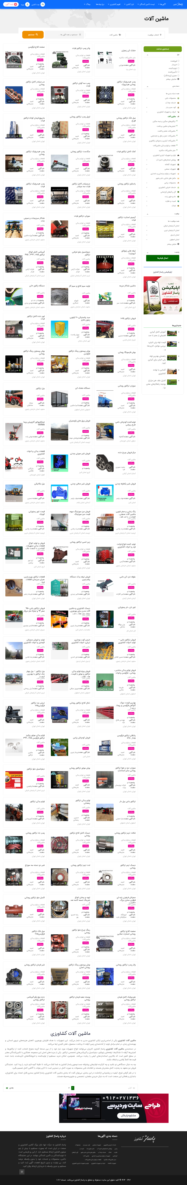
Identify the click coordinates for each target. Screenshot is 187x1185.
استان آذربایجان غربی (171, 230)
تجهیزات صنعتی (170, 169)
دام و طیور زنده (170, 196)
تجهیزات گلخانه (170, 164)
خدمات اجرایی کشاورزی (167, 187)
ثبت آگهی (9, 4)
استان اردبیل (174, 235)
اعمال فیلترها (162, 258)
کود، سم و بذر (171, 107)
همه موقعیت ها (173, 221)
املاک (174, 205)
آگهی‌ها (163, 4)
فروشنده (174, 60)
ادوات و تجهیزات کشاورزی (166, 112)
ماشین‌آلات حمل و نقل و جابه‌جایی (163, 135)
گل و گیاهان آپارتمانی (168, 192)
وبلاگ (88, 4)
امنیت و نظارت (170, 201)
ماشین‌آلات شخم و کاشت (166, 131)
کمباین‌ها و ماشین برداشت (166, 126)
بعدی (11, 1087)
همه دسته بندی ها (172, 93)
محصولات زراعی (170, 182)
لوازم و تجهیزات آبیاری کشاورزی (164, 155)
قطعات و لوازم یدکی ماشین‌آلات (164, 145)
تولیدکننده (173, 68)
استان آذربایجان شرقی (171, 225)
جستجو (31, 34)
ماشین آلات (172, 116)
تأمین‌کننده (172, 71)
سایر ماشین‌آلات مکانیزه (167, 150)
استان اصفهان (174, 239)
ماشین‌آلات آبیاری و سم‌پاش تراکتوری (162, 140)
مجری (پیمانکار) (170, 75)
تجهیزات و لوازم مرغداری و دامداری (163, 173)
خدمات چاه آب (170, 102)
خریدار (174, 64)
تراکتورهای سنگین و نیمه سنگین (164, 121)
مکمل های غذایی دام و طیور (166, 178)
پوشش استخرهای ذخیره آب (166, 159)
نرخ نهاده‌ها (100, 4)
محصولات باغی (170, 98)
